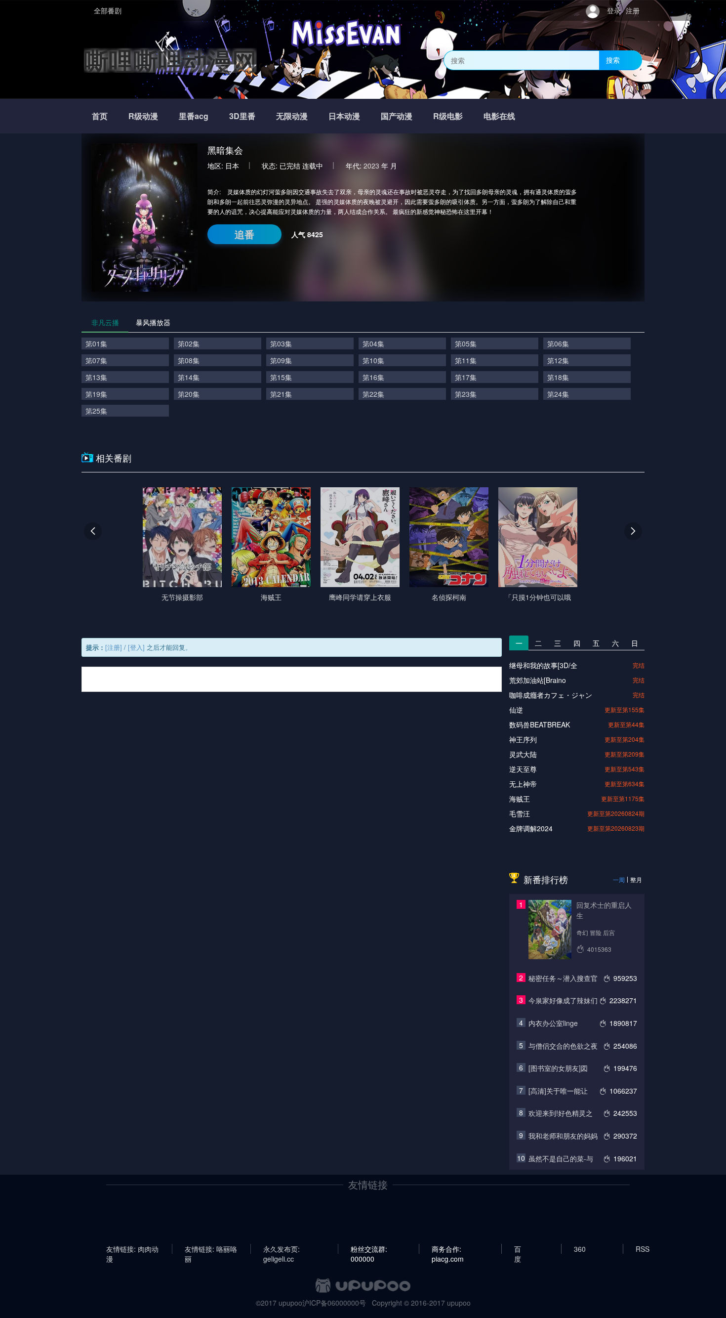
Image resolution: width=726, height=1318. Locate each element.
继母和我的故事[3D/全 (543, 665)
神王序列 (523, 739)
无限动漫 (292, 116)
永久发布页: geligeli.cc (281, 1249)
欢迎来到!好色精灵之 (560, 1113)
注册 (633, 10)
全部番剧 (107, 10)
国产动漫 (396, 116)
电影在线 (499, 116)
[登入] (136, 647)
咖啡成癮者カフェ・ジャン (550, 695)
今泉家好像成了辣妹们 (563, 1000)
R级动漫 (143, 116)
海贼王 (519, 799)
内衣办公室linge (553, 1023)
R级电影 (448, 116)
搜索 (613, 60)
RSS (642, 1249)
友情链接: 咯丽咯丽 (211, 1249)
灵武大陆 (523, 754)
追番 (244, 234)
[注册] (113, 647)
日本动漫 (344, 116)
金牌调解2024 (531, 828)
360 (580, 1249)
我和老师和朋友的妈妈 (563, 1136)
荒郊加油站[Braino (537, 680)
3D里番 (242, 116)
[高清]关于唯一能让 (558, 1091)
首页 (100, 116)
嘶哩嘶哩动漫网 (170, 60)
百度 (517, 1249)
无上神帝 (523, 784)
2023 (371, 165)
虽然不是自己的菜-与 (560, 1158)
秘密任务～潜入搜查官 (563, 978)
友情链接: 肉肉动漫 (132, 1249)
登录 (614, 10)
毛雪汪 (519, 813)
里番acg (193, 116)
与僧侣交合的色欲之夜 (563, 1046)
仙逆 (516, 710)
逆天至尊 (523, 769)
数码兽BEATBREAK (539, 724)
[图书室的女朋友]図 (558, 1068)
